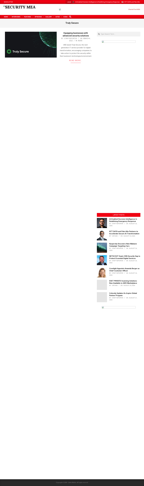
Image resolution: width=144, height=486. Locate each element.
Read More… (75, 60)
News (80, 41)
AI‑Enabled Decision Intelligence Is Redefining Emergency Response (97, 2)
